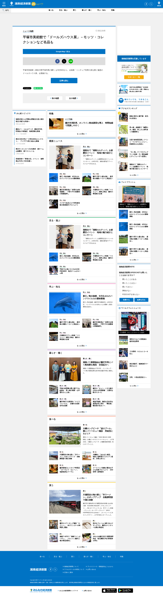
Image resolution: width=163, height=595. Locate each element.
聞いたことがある (129, 279)
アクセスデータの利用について (74, 569)
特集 (113, 10)
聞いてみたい (127, 287)
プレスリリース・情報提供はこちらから (100, 566)
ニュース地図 (28, 31)
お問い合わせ (91, 569)
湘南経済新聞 (20, 4)
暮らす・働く (87, 10)
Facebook (146, 4)
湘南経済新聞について (71, 566)
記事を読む (64, 80)
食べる (51, 10)
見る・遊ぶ (63, 10)
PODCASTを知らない (131, 294)
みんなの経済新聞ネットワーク (41, 590)
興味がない (126, 291)
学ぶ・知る (101, 10)
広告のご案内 (68, 572)
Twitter (151, 4)
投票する (126, 300)
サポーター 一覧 (134, 77)
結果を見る (141, 300)
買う (74, 10)
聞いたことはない (129, 283)
